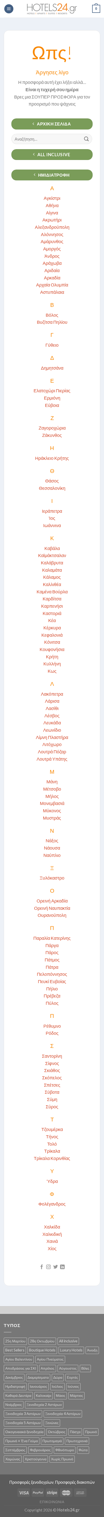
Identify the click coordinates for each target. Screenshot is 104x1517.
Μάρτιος (76, 1395)
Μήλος (52, 796)
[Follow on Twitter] (55, 1267)
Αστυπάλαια (52, 292)
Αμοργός (52, 248)
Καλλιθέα (52, 584)
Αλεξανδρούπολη (52, 227)
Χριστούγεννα (35, 1459)
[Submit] (87, 139)
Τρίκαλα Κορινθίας (52, 1158)
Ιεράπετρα (52, 511)
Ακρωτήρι (52, 219)
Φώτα (83, 1450)
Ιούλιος (57, 1386)
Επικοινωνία (52, 1502)
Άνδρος (52, 256)
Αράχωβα (52, 263)
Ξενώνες (52, 1423)
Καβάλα (52, 548)
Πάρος (52, 952)
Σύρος (52, 1106)
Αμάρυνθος (52, 241)
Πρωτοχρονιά (77, 1441)
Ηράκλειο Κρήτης (52, 458)
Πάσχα (75, 1432)
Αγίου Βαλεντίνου (18, 1359)
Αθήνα (52, 205)
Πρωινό (91, 1432)
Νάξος (52, 840)
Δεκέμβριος (14, 1377)
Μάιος (60, 1395)
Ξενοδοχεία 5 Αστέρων (23, 1423)
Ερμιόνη (52, 398)
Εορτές (72, 1377)
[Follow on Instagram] (48, 1267)
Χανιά (52, 1241)
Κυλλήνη (52, 663)
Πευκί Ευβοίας (52, 981)
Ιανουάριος (38, 1386)
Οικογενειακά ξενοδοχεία (24, 1432)
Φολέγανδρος (52, 1204)
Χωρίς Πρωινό (62, 1459)
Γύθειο (52, 345)
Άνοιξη (92, 1350)
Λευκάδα (52, 722)
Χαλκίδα (52, 1227)
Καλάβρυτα (52, 562)
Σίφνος (52, 1063)
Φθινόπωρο (64, 1450)
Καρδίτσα (52, 598)
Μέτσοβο (52, 789)
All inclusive (68, 1341)
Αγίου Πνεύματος (50, 1359)
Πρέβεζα (52, 995)
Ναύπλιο (52, 855)
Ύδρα (52, 1181)
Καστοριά (52, 613)
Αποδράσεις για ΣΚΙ (20, 1368)
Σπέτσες (52, 1085)
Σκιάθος (52, 1070)
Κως (52, 671)
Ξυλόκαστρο (52, 878)
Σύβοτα (52, 1092)
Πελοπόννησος (52, 974)
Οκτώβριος (56, 1432)
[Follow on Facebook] (41, 1267)
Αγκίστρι (52, 198)
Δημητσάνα (52, 368)
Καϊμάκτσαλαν (52, 555)
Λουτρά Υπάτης (52, 759)
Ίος (52, 518)
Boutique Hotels (42, 1350)
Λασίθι (52, 708)
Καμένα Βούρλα (52, 591)
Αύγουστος (68, 1368)
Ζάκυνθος (52, 435)
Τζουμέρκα (52, 1129)
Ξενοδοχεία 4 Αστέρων (63, 1413)
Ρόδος (52, 1033)
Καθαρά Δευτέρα (18, 1395)
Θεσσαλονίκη (52, 488)
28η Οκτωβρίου (42, 1341)
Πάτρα (52, 967)
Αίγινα (52, 212)
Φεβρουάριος (40, 1450)
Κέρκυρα (52, 627)
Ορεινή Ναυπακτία (52, 908)
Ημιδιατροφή (15, 1386)
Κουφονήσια (52, 649)
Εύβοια (52, 405)
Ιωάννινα (52, 525)
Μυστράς (52, 818)
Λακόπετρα (52, 694)
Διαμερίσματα (38, 1377)
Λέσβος (52, 715)
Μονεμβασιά (52, 803)
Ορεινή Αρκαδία (52, 900)
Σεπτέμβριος (15, 1450)
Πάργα (52, 945)
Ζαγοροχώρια (52, 428)
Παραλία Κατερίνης (52, 938)
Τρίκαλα (52, 1151)
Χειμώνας (12, 1459)
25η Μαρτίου (15, 1341)
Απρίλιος (48, 1368)
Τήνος (52, 1136)
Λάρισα (52, 701)
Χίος (52, 1248)
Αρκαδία (52, 277)
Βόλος (52, 315)
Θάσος (52, 480)
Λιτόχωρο (52, 744)
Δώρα (57, 1377)
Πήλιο (52, 988)
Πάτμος (52, 959)
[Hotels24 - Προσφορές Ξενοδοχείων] (52, 8)
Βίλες (85, 1368)
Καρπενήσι (52, 606)
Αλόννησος (52, 234)
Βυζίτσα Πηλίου (52, 322)
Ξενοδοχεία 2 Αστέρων (44, 1404)
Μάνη (52, 781)
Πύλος (52, 1003)
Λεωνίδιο (52, 730)
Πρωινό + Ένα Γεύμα (21, 1441)
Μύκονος (52, 810)
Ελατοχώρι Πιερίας (52, 390)
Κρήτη (52, 656)
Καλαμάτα (52, 570)
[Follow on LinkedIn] (62, 1267)
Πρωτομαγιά (52, 1441)
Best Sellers (14, 1350)
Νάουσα (52, 848)
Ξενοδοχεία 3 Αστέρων (23, 1413)
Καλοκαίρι (43, 1395)
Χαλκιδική (52, 1234)
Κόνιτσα (52, 642)
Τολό (52, 1144)
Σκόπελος (52, 1077)
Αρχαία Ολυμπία (52, 284)
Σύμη (52, 1099)
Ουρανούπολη (52, 915)
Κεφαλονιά (52, 635)
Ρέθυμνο (52, 1026)
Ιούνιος (73, 1386)
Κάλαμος (52, 577)
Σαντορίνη (52, 1056)
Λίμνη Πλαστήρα (52, 737)
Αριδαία (52, 270)
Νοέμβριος (13, 1404)
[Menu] (8, 8)
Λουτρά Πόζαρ (52, 751)
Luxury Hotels (71, 1350)
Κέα (52, 620)
